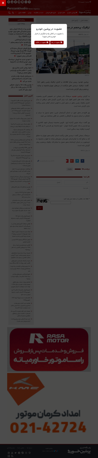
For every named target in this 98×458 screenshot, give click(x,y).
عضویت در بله (55, 42)
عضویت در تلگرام (41, 42)
